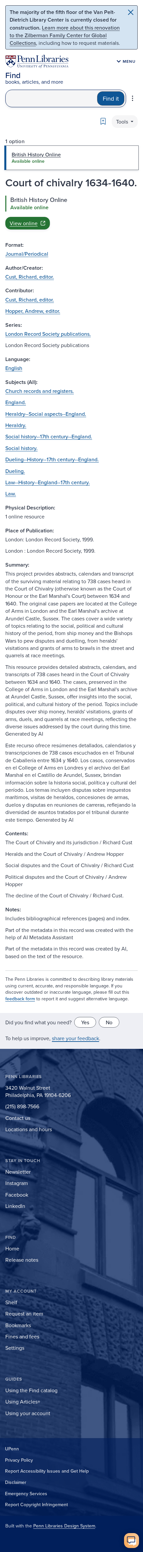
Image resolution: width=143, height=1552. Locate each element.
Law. (10, 493)
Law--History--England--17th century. (47, 482)
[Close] (130, 12)
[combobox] (51, 98)
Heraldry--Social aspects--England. (45, 413)
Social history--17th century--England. (48, 436)
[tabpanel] (71, 212)
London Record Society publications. (48, 333)
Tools (122, 121)
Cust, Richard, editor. (29, 276)
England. (15, 402)
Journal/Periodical (26, 253)
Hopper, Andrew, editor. (32, 311)
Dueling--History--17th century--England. (52, 459)
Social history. (21, 448)
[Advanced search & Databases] (132, 98)
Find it (111, 98)
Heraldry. (15, 425)
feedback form (20, 998)
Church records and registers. (39, 391)
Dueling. (15, 471)
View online (24, 223)
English (13, 368)
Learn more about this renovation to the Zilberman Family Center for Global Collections (65, 35)
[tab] (71, 157)
